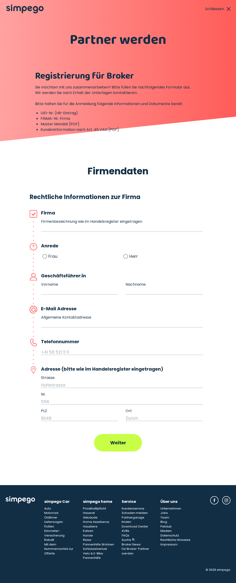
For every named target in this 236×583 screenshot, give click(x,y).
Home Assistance (96, 522)
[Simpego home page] (25, 9)
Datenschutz (169, 535)
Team (164, 517)
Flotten (49, 526)
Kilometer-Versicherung (54, 533)
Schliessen (214, 9)
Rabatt (49, 540)
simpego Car (57, 501)
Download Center (135, 526)
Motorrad (51, 513)
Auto (47, 508)
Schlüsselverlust (95, 549)
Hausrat (89, 513)
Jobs (164, 513)
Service (129, 501)
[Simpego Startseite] (21, 528)
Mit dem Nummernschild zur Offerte (58, 549)
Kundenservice (133, 508)
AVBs (125, 531)
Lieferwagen (53, 522)
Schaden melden (135, 513)
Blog (163, 522)
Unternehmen (170, 508)
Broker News (131, 544)
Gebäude (90, 517)
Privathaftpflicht (94, 508)
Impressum (168, 544)
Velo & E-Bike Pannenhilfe (93, 555)
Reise (87, 540)
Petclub (166, 526)
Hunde (88, 535)
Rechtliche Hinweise (175, 540)
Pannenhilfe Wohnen (98, 544)
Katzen (88, 531)
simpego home (97, 501)
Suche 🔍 (129, 540)
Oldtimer (50, 517)
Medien (166, 531)
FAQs (125, 535)
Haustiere (90, 526)
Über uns (168, 501)
